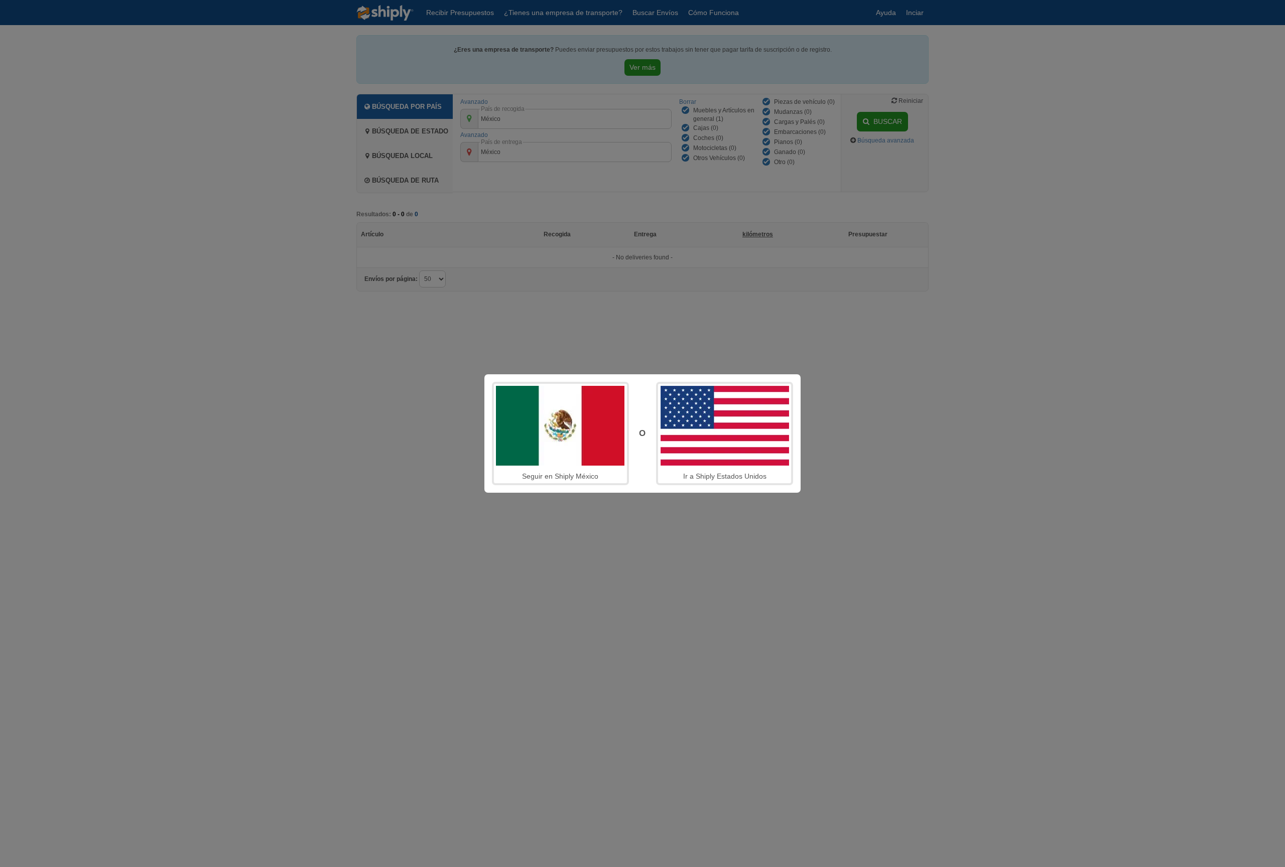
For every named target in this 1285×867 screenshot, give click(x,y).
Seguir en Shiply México (560, 476)
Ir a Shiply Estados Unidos (724, 476)
